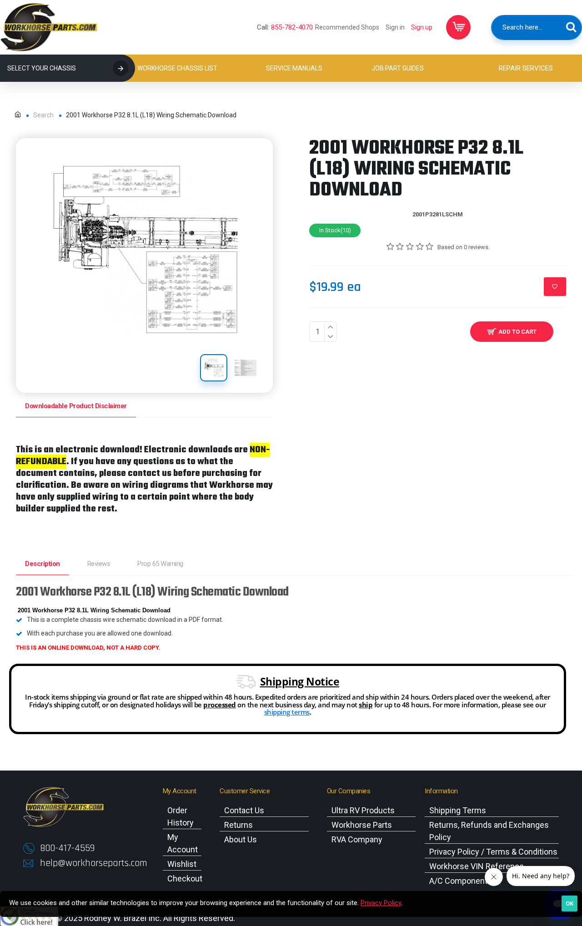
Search (43, 115)
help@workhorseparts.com (93, 863)
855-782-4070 (292, 27)
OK (569, 903)
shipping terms (287, 712)
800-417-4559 (67, 848)
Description (42, 564)
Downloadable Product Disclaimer (76, 406)
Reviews (98, 564)
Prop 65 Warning (160, 564)
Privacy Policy (381, 903)
